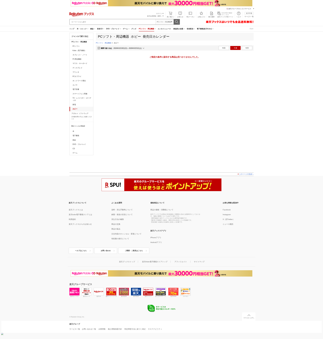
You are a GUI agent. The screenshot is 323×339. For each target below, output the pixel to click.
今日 (223, 48)
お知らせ (180, 17)
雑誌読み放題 (178, 29)
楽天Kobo (173, 296)
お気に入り (201, 17)
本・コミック (82, 29)
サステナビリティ (155, 329)
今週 (235, 48)
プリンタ (76, 72)
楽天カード (86, 296)
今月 (247, 48)
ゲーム (125, 29)
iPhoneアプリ (155, 237)
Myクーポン (190, 17)
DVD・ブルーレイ (112, 29)
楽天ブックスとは (76, 210)
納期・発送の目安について (122, 214)
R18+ (252, 29)
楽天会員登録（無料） (154, 16)
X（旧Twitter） (228, 219)
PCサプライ (77, 76)
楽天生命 (136, 296)
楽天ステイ (148, 296)
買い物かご (170, 17)
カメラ (75, 85)
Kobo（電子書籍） (79, 50)
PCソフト (76, 46)
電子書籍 (76, 136)
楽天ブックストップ (127, 262)
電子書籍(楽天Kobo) (204, 29)
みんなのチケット (160, 296)
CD (74, 149)
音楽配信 (190, 29)
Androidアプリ (156, 242)
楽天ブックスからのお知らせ (80, 224)
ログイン (159, 13)
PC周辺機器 (77, 59)
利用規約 (72, 219)
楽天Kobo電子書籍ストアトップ (154, 262)
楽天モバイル (74, 296)
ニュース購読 (228, 224)
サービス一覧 (249, 16)
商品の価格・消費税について (161, 210)
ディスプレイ (77, 68)
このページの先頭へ (246, 174)
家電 (74, 105)
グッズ (133, 29)
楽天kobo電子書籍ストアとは (80, 214)
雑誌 (91, 29)
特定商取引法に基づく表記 (135, 329)
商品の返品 (115, 229)
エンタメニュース (164, 29)
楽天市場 (249, 13)
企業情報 (101, 329)
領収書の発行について (120, 239)
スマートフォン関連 (80, 94)
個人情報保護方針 (115, 329)
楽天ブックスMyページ (225, 17)
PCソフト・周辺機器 (146, 29)
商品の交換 (115, 224)
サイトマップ (199, 262)
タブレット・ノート (80, 55)
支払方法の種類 (117, 219)
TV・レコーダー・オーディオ (82, 99)
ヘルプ (238, 17)
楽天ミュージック (111, 296)
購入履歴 (211, 17)
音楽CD (100, 29)
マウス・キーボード (80, 63)
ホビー (75, 109)
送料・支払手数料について (122, 210)
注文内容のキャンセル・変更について (126, 234)
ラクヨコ (185, 296)
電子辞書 (76, 89)
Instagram (227, 214)
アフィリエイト (180, 262)
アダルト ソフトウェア (80, 113)
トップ (71, 29)
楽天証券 (124, 296)
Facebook (227, 210)
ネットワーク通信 (79, 81)
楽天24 (99, 296)
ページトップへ (249, 318)
